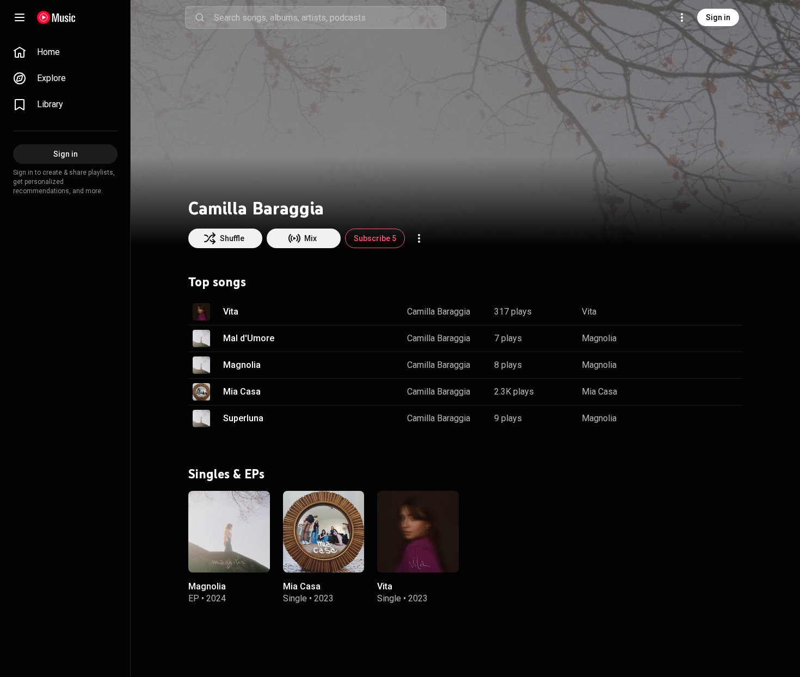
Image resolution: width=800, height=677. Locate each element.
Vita (230, 311)
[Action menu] (419, 238)
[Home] (56, 17)
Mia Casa (242, 391)
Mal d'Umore (248, 338)
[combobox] (330, 17)
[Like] (679, 312)
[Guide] (19, 17)
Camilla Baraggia (438, 311)
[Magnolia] (229, 531)
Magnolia (599, 338)
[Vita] (418, 531)
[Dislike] (700, 312)
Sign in (718, 17)
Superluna (243, 418)
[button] (201, 312)
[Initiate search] (199, 17)
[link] (65, 52)
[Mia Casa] (324, 531)
